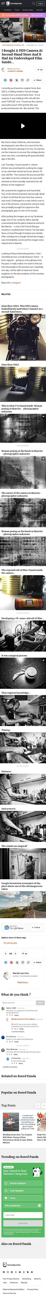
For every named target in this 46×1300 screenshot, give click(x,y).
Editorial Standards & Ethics (13, 1289)
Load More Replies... (18, 1032)
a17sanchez (16, 1058)
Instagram (16, 282)
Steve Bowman (12, 1049)
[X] (16, 1272)
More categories (12, 1205)
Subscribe (23, 1223)
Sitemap (24, 1283)
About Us (37, 1279)
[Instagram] (8, 1272)
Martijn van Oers (13, 69)
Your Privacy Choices (11, 1279)
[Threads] (24, 1272)
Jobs (5, 1283)
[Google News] (32, 1272)
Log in (40, 3)
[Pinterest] (12, 1272)
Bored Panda (11, 1265)
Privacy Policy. (10, 1234)
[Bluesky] (20, 1272)
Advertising (26, 1279)
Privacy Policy (32, 1289)
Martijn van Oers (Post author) (23, 1019)
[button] (38, 1105)
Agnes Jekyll (11, 1008)
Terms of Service (9, 1293)
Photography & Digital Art (13, 45)
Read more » (23, 982)
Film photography (10, 943)
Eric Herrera (11, 1037)
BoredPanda (14, 3)
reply (16, 1015)
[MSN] (28, 1272)
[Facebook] (4, 1272)
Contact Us (14, 1283)
